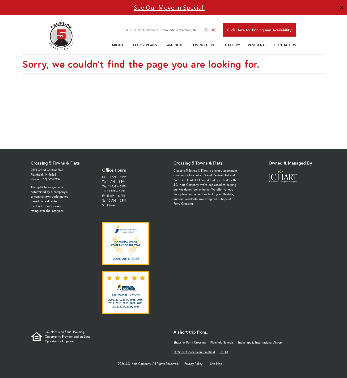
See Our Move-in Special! (169, 7)
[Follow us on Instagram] (213, 30)
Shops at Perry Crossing (190, 342)
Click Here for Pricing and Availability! (260, 29)
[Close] (342, 8)
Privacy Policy (193, 364)
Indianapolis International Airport (260, 342)
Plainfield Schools (221, 342)
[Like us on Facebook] (206, 30)
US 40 (224, 352)
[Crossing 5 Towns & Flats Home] (61, 36)
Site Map (216, 364)
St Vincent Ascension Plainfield (194, 352)
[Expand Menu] (126, 45)
